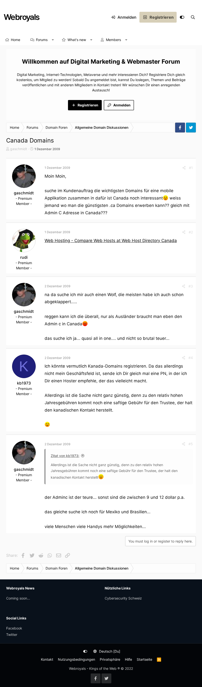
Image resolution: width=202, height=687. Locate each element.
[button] (53, 39)
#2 (191, 232)
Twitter (11, 634)
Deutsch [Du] (109, 651)
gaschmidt (18, 149)
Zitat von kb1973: (65, 456)
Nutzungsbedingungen (76, 659)
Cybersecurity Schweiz (123, 598)
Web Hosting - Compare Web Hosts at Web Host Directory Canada (111, 240)
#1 (191, 168)
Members (113, 40)
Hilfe (128, 659)
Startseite (144, 659)
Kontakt (47, 659)
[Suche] (192, 17)
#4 (190, 358)
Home (15, 40)
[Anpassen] (182, 17)
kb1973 (24, 383)
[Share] (184, 167)
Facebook (14, 628)
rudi (24, 257)
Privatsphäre (110, 659)
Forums (42, 40)
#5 (190, 444)
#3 (190, 286)
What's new (76, 40)
